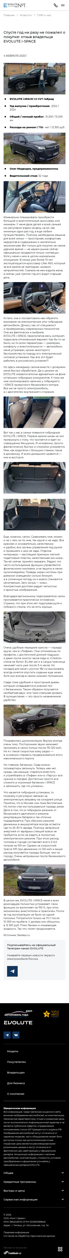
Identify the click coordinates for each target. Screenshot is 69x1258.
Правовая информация (16, 1232)
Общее (8, 1173)
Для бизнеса (16, 1083)
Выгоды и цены (14, 1190)
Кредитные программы (20, 1181)
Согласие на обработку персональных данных (29, 1235)
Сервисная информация (21, 1199)
